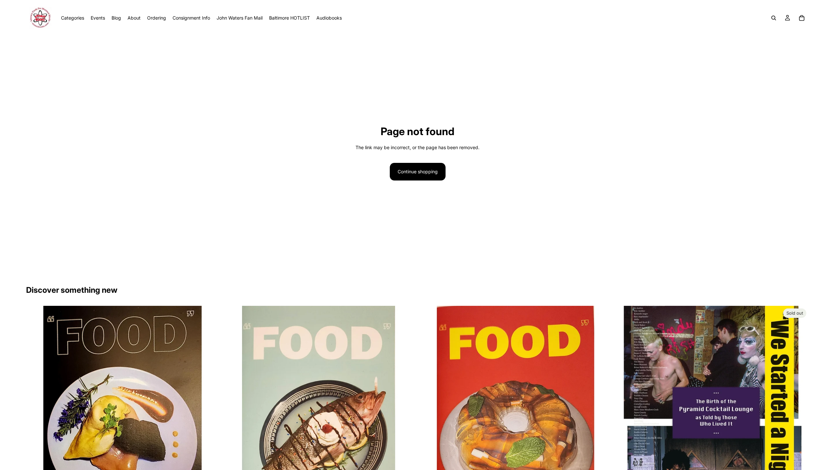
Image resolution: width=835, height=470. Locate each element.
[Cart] (802, 18)
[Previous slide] (626, 426)
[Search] (774, 18)
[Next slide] (799, 426)
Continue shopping (418, 171)
